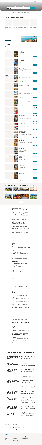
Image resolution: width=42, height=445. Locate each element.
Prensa (13, 439)
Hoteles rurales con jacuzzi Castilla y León (31, 10)
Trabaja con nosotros (6, 437)
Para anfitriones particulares (24, 437)
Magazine (5, 439)
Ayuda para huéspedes (15, 437)
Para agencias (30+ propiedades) (25, 438)
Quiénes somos (6, 438)
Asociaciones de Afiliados (15, 440)
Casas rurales (25, 10)
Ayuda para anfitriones (15, 438)
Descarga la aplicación (32, 437)
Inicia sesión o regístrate (8, 40)
